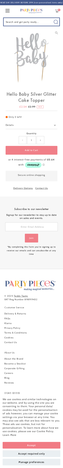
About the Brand (13, 358)
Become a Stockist (15, 363)
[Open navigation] (7, 11)
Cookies (8, 337)
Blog (6, 377)
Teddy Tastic (21, 296)
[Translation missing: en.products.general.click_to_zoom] (56, 33)
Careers (8, 373)
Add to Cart (31, 150)
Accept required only (31, 453)
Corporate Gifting (14, 368)
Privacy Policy (12, 328)
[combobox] (31, 21)
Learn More (9, 435)
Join (31, 238)
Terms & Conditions (15, 332)
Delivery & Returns (15, 313)
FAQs (7, 318)
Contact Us (41, 188)
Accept (31, 445)
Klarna (8, 323)
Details (10, 125)
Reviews (9, 382)
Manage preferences (31, 462)
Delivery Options (23, 188)
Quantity (31, 133)
